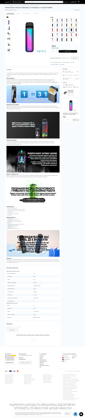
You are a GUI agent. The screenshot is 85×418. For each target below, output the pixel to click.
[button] (8, 19)
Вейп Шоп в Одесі (8, 383)
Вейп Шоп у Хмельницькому (48, 375)
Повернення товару (43, 361)
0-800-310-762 (8, 355)
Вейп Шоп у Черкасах (47, 377)
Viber (75, 357)
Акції (40, 366)
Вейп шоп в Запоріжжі (9, 379)
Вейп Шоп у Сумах (27, 383)
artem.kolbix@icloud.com (72, 387)
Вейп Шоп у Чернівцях (47, 378)
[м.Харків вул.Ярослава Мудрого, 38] (23, 349)
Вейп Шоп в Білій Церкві (9, 375)
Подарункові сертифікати (44, 365)
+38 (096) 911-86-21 (10, 358)
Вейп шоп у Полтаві (27, 382)
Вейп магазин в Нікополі (9, 374)
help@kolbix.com (22, 359)
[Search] (62, 2)
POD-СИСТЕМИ (10, 5)
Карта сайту (42, 362)
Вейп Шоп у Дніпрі (27, 377)
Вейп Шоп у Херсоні (46, 374)
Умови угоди (42, 355)
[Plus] (57, 51)
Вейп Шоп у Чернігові (47, 379)
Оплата (41, 358)
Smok (10, 9)
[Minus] (53, 51)
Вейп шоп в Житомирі (9, 378)
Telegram (75, 355)
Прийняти (67, 413)
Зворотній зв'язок (43, 359)
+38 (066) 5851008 (72, 385)
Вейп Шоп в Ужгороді (28, 375)
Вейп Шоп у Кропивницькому (29, 379)
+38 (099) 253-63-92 (10, 356)
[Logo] (7, 2)
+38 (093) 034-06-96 (10, 359)
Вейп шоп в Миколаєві (9, 382)
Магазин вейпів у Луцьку (47, 382)
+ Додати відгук (12, 329)
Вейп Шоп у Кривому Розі (28, 378)
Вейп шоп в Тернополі (28, 374)
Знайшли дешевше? (55, 47)
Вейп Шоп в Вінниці (8, 377)
